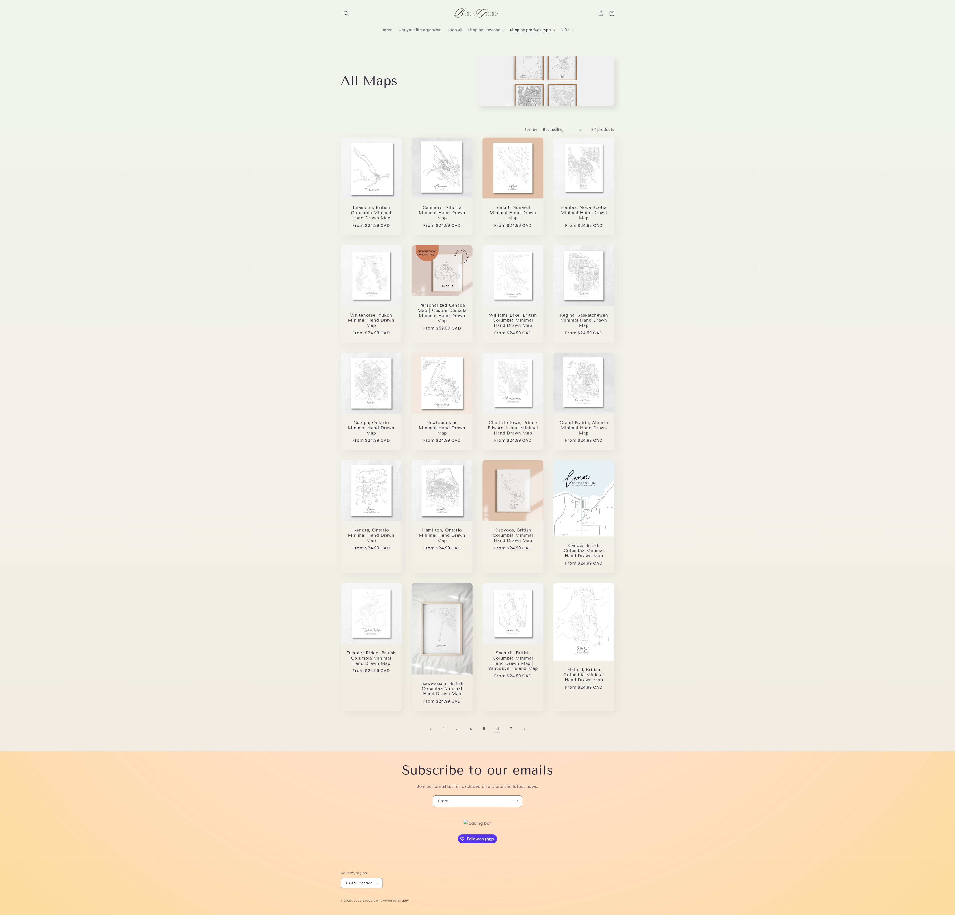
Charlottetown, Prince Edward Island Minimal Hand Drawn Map (513, 428)
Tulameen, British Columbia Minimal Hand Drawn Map (371, 213)
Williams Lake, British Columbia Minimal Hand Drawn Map (513, 320)
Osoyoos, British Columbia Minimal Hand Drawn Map (513, 535)
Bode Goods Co (366, 901)
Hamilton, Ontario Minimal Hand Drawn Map (442, 535)
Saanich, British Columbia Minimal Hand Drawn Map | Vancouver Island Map (513, 661)
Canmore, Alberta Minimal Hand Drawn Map (442, 213)
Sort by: (531, 129)
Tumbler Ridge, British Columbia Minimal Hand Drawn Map (371, 658)
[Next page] (524, 728)
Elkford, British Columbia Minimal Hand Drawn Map (584, 675)
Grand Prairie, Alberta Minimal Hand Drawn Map (584, 428)
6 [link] (497, 728)
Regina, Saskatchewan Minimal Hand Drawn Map (584, 320)
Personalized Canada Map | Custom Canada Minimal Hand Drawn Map (442, 313)
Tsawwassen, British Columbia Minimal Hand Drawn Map (442, 689)
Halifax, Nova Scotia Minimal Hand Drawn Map (584, 213)
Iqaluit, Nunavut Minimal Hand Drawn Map (513, 213)
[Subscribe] (516, 801)
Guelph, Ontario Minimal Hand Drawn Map (371, 428)
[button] (346, 13)
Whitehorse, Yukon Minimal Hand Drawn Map (371, 320)
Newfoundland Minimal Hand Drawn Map (442, 428)
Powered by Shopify (394, 901)
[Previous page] (430, 728)
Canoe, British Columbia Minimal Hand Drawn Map (584, 551)
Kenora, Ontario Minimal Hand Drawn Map (371, 535)
